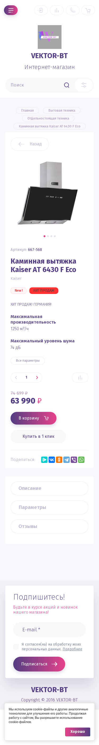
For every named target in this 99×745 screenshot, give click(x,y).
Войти (41, 10)
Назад (36, 143)
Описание (29, 488)
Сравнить (80, 378)
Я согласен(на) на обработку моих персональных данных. (52, 646)
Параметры (32, 507)
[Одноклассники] (59, 460)
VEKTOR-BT (49, 56)
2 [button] (48, 236)
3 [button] (51, 236)
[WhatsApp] (81, 460)
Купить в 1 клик (38, 436)
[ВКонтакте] (52, 460)
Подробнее (72, 649)
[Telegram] (66, 460)
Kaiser (16, 278)
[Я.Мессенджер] (44, 460)
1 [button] (44, 236)
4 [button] (55, 236)
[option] (49, 193)
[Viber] (74, 460)
